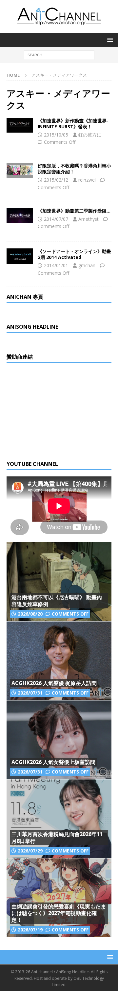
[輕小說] (20, 170)
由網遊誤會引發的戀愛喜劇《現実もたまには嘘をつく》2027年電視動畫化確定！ (58, 913)
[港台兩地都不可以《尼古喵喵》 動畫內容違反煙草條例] (59, 581)
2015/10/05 (56, 135)
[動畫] (20, 125)
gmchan (86, 265)
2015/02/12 (56, 180)
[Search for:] (59, 54)
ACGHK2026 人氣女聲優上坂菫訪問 (53, 762)
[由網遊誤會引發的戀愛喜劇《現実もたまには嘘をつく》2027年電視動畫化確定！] (59, 897)
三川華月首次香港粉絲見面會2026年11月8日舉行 (57, 837)
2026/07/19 (30, 930)
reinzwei (87, 180)
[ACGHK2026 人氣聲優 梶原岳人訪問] (59, 660)
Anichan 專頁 (25, 296)
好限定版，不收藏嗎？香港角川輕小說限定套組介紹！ (74, 169)
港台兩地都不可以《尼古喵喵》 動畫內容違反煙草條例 (56, 601)
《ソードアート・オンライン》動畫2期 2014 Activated (74, 254)
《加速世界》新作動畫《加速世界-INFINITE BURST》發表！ (73, 123)
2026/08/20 (30, 614)
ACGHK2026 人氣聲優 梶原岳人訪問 (54, 683)
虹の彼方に (89, 135)
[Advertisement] (56, 410)
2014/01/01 (56, 265)
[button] (109, 40)
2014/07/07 (56, 219)
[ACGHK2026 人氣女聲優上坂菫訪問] (59, 739)
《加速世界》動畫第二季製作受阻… (74, 211)
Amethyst (88, 219)
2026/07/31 (30, 693)
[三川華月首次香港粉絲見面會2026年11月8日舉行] (59, 818)
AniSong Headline (32, 326)
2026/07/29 (30, 851)
